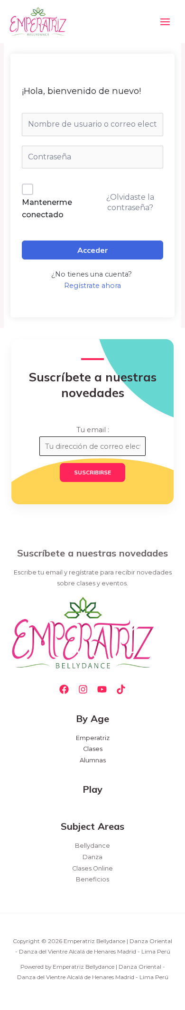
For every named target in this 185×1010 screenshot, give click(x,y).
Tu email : (92, 430)
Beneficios (92, 879)
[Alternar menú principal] (165, 21)
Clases (92, 748)
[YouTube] (102, 689)
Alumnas (93, 760)
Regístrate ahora (92, 285)
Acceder (92, 250)
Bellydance (92, 845)
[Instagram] (83, 689)
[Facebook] (64, 689)
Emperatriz (93, 737)
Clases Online (92, 868)
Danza (92, 857)
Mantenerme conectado (47, 208)
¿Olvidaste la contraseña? (130, 202)
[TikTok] (121, 689)
